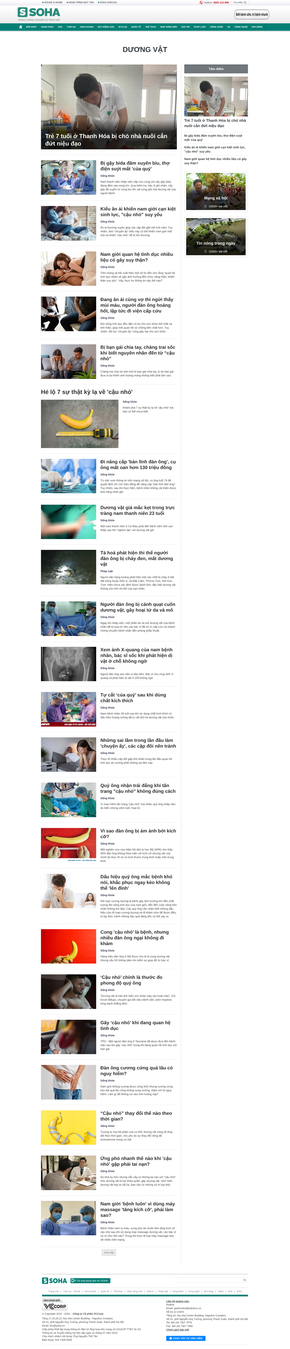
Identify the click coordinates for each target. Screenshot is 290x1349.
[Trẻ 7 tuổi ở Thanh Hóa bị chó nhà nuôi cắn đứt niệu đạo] (109, 106)
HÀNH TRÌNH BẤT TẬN (81, 2)
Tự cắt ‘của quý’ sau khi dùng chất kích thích (133, 697)
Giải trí (185, 27)
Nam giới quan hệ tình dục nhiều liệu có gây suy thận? (136, 257)
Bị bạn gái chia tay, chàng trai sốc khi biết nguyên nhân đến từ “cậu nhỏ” (137, 353)
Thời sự (71, 27)
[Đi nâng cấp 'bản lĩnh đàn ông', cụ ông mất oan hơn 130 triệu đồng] (68, 476)
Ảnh (230, 1291)
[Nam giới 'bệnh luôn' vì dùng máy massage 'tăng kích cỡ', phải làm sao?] (68, 1218)
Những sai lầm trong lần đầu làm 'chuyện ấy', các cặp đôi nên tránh (138, 743)
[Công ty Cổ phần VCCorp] (93, 1305)
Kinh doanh (87, 27)
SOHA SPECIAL (108, 2)
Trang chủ (53, 1291)
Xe (228, 27)
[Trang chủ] (39, 14)
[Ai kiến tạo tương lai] (250, 14)
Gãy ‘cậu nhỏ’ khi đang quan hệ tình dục (135, 1025)
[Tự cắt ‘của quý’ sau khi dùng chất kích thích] (68, 709)
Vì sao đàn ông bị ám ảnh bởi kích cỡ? (138, 833)
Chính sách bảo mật (177, 1329)
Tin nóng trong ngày (215, 243)
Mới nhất (31, 27)
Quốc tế (136, 27)
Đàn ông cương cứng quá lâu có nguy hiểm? (136, 1070)
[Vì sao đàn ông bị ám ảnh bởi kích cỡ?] (68, 845)
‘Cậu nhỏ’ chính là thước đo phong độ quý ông (131, 980)
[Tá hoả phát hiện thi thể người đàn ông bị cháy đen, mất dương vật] (68, 567)
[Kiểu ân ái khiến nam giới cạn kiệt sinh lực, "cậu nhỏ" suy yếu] (68, 223)
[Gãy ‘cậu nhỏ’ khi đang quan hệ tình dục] (68, 1037)
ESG (60, 27)
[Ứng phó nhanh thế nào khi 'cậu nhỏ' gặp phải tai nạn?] (68, 1173)
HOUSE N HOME (53, 2)
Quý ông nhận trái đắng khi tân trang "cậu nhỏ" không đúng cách (138, 788)
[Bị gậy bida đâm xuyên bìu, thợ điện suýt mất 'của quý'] (68, 177)
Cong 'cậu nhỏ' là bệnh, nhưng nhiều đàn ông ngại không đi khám (134, 937)
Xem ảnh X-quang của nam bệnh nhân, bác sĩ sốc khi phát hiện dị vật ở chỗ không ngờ (136, 655)
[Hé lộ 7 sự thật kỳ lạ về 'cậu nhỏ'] (79, 424)
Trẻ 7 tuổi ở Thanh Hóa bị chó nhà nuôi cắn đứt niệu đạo (106, 140)
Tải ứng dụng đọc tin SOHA (92, 1280)
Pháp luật (200, 27)
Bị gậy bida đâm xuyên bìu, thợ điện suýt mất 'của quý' (135, 165)
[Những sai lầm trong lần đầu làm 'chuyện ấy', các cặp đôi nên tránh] (68, 754)
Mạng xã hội (216, 198)
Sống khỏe (216, 27)
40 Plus (122, 27)
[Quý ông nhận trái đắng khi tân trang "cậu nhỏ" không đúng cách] (68, 800)
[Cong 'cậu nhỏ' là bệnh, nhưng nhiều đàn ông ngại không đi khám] (68, 946)
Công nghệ (241, 27)
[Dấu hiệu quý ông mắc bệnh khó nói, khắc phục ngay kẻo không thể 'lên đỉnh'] (68, 891)
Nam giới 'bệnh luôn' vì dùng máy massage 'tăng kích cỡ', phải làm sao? (137, 1209)
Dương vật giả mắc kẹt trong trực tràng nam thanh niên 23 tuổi (137, 510)
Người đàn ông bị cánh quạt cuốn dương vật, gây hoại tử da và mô (137, 607)
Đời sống (257, 27)
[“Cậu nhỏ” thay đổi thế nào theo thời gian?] (68, 1127)
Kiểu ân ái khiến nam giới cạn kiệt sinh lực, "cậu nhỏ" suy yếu (138, 211)
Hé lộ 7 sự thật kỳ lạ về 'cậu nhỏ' (87, 392)
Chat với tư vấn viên (187, 1338)
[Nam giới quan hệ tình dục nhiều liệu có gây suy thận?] (68, 268)
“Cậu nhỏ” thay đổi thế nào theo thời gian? (136, 1116)
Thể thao (150, 27)
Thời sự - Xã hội (71, 1291)
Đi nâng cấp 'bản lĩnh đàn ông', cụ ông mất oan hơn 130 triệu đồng (138, 464)
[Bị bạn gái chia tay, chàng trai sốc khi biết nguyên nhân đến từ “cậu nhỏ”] (68, 361)
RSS (239, 1291)
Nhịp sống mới (168, 27)
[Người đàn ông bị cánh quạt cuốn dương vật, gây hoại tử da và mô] (68, 618)
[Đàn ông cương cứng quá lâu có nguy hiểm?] (68, 1082)
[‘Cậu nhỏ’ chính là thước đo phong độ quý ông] (68, 991)
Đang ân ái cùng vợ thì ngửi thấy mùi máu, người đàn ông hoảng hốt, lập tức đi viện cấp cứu (136, 305)
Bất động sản (106, 27)
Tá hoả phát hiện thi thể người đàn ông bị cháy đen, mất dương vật (136, 558)
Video (221, 1291)
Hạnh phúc (47, 27)
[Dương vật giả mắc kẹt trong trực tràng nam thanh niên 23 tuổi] (68, 522)
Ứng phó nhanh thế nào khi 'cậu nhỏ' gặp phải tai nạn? (136, 1161)
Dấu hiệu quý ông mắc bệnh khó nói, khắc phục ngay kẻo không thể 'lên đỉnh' (136, 882)
